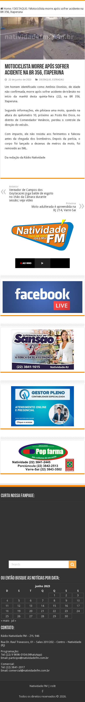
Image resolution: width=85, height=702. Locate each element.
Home (7, 8)
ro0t (53, 686)
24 (78, 611)
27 (30, 616)
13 (30, 605)
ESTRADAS (58, 79)
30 (66, 616)
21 (42, 611)
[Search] (72, 564)
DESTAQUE (20, 8)
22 (54, 611)
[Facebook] (42, 691)
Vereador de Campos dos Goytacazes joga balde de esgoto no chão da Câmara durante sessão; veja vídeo (31, 193)
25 (6, 616)
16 (66, 605)
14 (42, 605)
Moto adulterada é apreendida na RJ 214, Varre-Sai (53, 207)
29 (54, 616)
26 (18, 616)
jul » (13, 620)
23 (66, 611)
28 (42, 616)
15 (54, 605)
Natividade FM (39, 686)
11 (6, 605)
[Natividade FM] (42, 1)
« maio (5, 620)
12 (18, 605)
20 (30, 611)
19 (18, 611)
